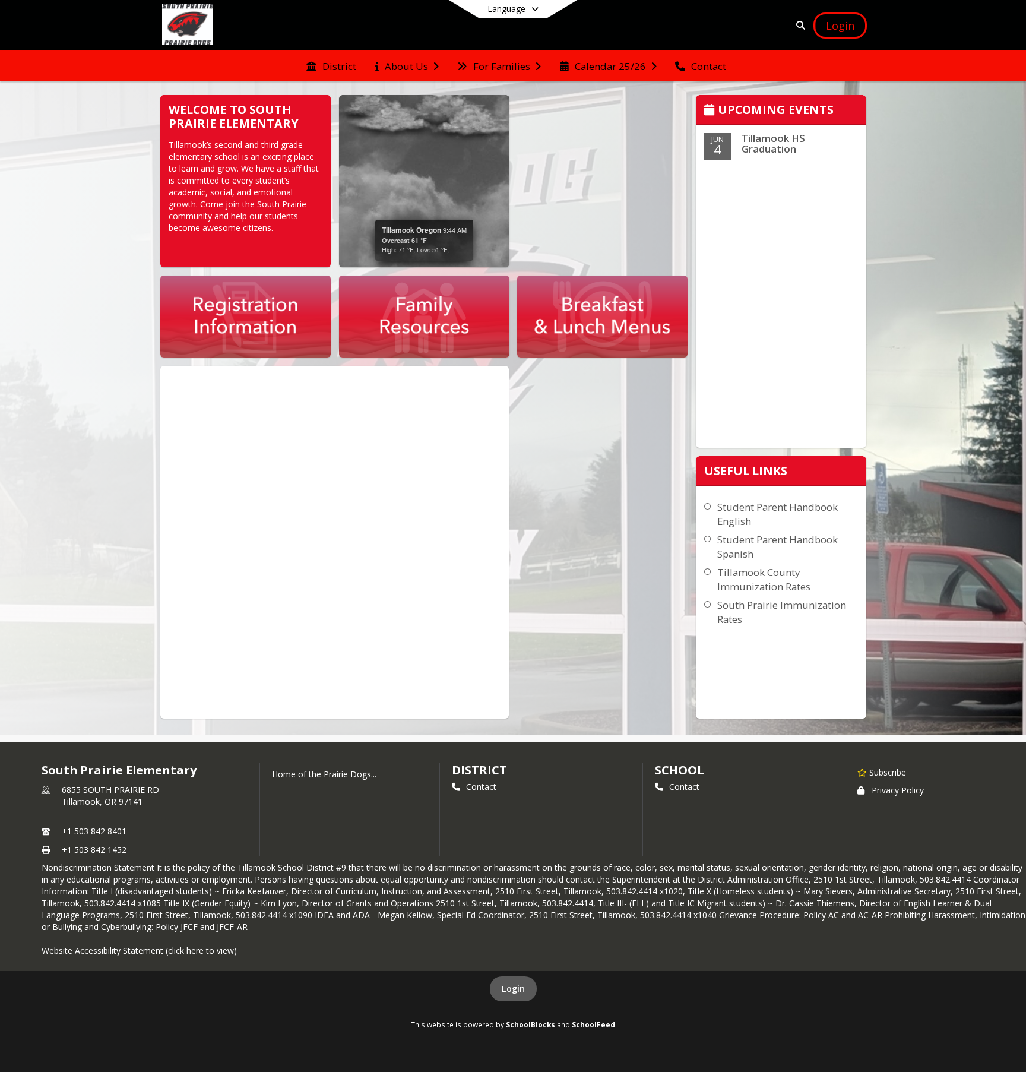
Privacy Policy (898, 790)
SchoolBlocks (530, 1024)
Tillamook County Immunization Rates (763, 579)
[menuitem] (331, 65)
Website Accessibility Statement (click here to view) (139, 950)
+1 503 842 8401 (94, 831)
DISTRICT (479, 770)
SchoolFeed (593, 1024)
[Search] (798, 25)
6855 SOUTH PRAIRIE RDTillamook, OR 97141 (110, 795)
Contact (481, 786)
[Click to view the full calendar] (711, 110)
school (679, 770)
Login (513, 988)
